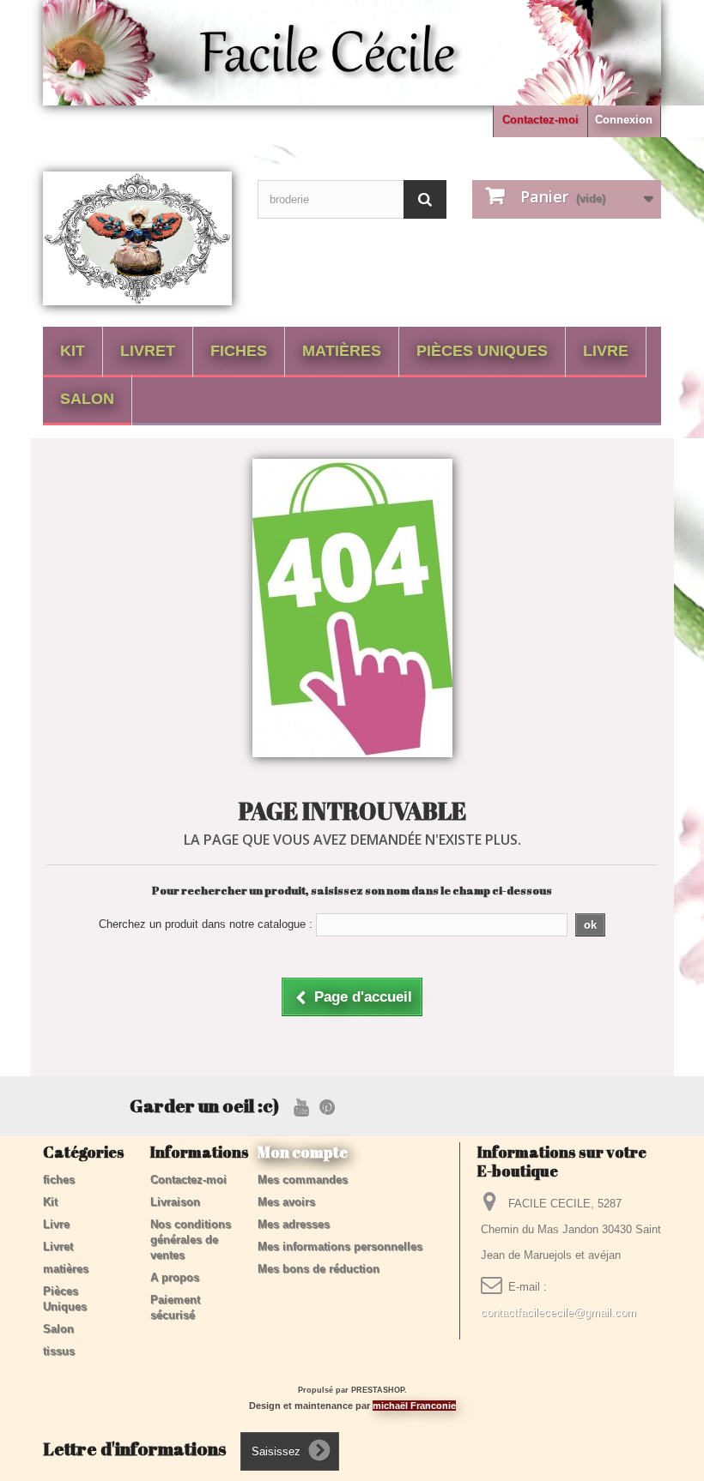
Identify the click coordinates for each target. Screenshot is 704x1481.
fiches (238, 350)
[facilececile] (137, 238)
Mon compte (303, 1151)
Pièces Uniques (482, 350)
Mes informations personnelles (340, 1246)
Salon (87, 398)
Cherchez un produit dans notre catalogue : (206, 924)
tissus (59, 1351)
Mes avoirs (286, 1201)
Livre (605, 350)
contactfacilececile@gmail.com (558, 1312)
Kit (72, 350)
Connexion (623, 119)
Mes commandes (303, 1179)
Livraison (175, 1201)
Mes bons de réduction (318, 1268)
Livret (147, 350)
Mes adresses (294, 1224)
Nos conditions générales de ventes (190, 1239)
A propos (174, 1277)
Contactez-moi (540, 119)
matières (341, 350)
